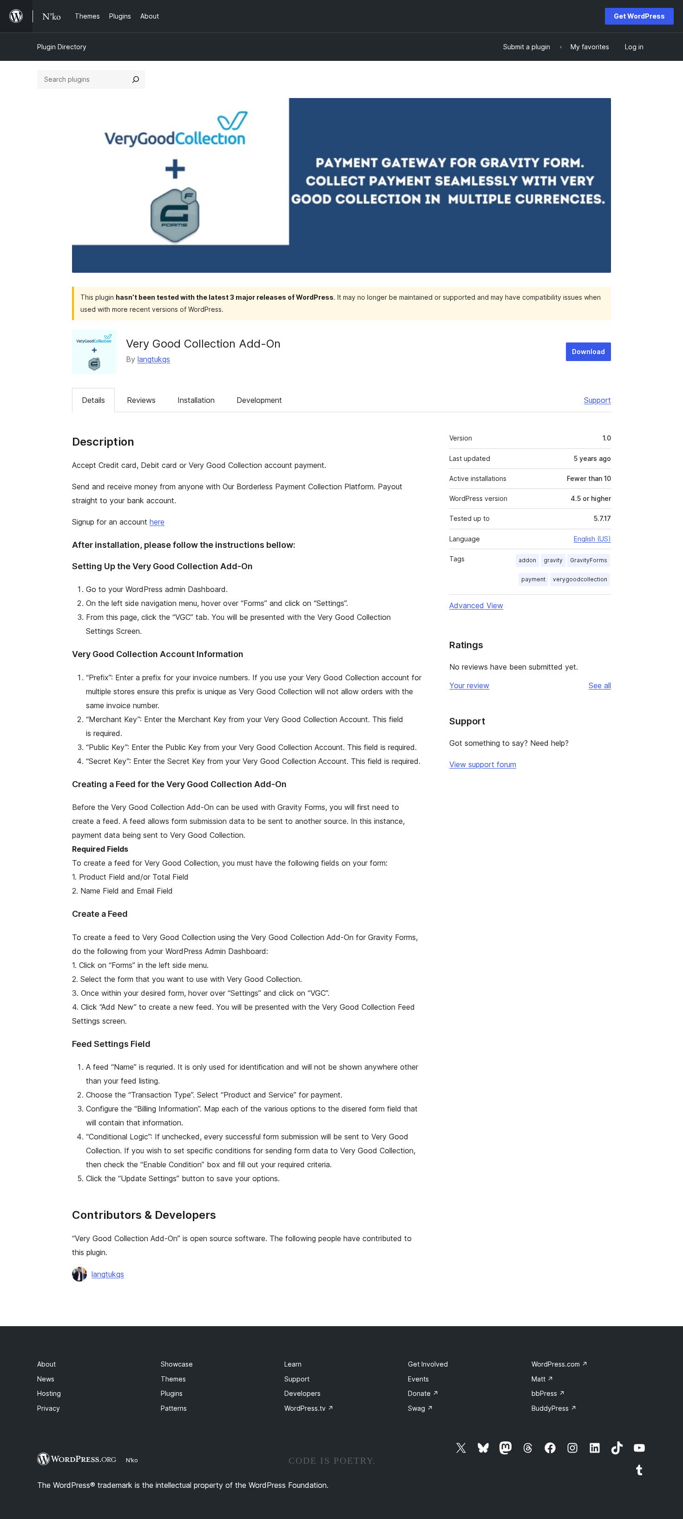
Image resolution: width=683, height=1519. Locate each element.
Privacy (48, 1408)
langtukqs (154, 359)
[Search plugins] (135, 79)
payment (533, 579)
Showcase (177, 1364)
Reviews (141, 400)
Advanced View (476, 605)
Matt (542, 1379)
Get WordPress (639, 16)
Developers (302, 1393)
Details (93, 400)
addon (527, 560)
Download (588, 351)
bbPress (548, 1393)
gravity (553, 560)
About (46, 1364)
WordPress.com (560, 1364)
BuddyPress (554, 1408)
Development (259, 400)
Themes (173, 1379)
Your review (469, 685)
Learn (293, 1364)
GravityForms (588, 560)
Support (597, 400)
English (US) (592, 539)
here (157, 521)
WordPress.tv (309, 1408)
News (45, 1379)
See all (600, 685)
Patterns (174, 1408)
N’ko (132, 1460)
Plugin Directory (61, 47)
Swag (420, 1408)
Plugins (172, 1393)
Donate (423, 1393)
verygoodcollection (580, 579)
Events (418, 1379)
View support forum (482, 764)
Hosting (49, 1393)
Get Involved (428, 1364)
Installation (196, 400)
